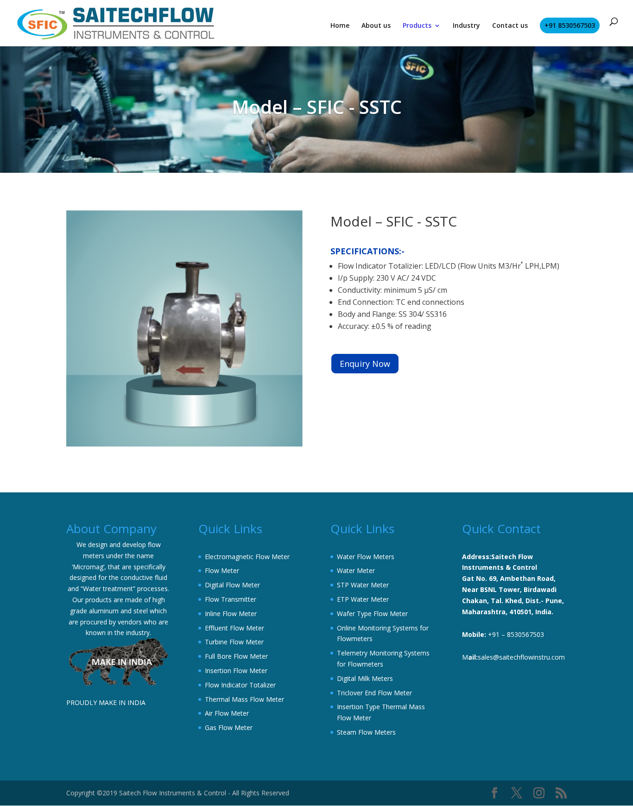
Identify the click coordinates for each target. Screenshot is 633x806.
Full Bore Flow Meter (236, 656)
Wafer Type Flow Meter (372, 613)
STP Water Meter (363, 584)
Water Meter (356, 570)
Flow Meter (222, 570)
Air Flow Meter (227, 713)
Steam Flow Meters (366, 732)
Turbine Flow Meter (234, 641)
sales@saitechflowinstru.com (521, 657)
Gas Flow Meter (229, 727)
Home (339, 26)
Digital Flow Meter (232, 584)
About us (376, 26)
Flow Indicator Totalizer (240, 684)
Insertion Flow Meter (236, 670)
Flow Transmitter (230, 599)
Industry (466, 26)
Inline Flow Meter (231, 613)
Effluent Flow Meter (234, 627)
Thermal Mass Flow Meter (244, 699)
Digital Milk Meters (365, 678)
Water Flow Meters (365, 556)
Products (417, 26)
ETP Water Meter (363, 599)
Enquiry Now (365, 363)
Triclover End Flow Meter (374, 692)
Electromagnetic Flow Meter (247, 556)
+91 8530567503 (569, 25)
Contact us (510, 26)
